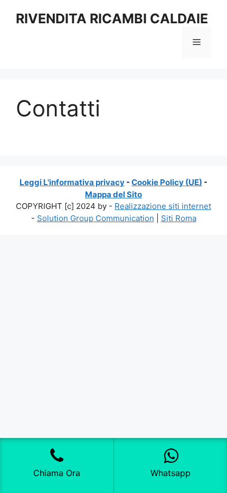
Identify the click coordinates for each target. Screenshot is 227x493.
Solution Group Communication (95, 218)
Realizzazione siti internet (163, 206)
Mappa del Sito (113, 194)
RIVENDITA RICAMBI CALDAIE (112, 18)
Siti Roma (178, 218)
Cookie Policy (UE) (166, 182)
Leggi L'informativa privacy (72, 182)
